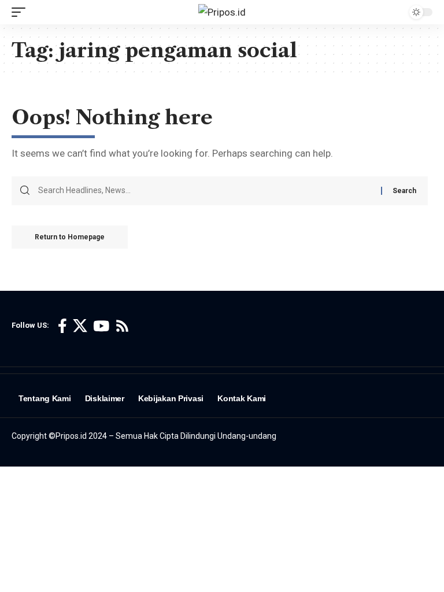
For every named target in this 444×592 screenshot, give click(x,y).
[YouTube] (101, 326)
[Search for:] (205, 190)
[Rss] (122, 326)
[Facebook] (62, 326)
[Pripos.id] (222, 12)
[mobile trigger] (21, 12)
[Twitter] (80, 326)
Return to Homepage (70, 237)
